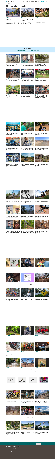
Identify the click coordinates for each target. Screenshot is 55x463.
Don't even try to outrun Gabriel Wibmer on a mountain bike (41, 433)
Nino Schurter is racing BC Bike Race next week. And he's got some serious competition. (41, 202)
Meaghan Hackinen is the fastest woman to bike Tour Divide (12, 149)
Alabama (22, 94)
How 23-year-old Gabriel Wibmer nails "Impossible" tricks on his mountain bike (27, 300)
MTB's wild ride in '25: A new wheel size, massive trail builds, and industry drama (41, 402)
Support (42, 1)
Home (6, 3)
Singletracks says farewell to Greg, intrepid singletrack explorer (27, 165)
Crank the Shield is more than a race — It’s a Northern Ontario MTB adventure (12, 202)
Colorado (7, 17)
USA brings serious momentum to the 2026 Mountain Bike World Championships (12, 80)
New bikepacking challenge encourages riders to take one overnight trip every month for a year (27, 232)
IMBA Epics (19, 449)
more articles (27, 438)
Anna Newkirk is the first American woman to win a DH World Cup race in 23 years (13, 165)
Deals (36, 1)
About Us (10, 448)
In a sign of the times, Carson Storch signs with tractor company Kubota (27, 353)
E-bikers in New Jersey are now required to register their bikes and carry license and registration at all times (12, 354)
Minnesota (22, 335)
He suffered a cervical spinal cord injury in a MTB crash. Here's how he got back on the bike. (27, 149)
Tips (29, 1)
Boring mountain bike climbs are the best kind (12, 417)
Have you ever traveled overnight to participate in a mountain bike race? (40, 80)
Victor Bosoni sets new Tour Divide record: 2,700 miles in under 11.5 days (41, 149)
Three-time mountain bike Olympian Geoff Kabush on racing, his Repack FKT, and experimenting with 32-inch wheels (41, 96)
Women (35, 50)
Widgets (17, 448)
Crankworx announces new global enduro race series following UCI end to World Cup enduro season (27, 19)
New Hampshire (8, 335)
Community (32, 1)
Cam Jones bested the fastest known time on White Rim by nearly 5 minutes (41, 217)
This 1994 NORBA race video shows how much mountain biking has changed (41, 65)
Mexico (36, 415)
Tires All (22, 267)
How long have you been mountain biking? (12, 284)
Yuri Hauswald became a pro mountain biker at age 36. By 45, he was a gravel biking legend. (12, 217)
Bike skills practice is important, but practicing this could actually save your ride (27, 269)
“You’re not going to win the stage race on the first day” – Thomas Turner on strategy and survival (13, 232)
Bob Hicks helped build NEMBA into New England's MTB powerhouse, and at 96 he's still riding (41, 369)
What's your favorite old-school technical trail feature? (13, 369)
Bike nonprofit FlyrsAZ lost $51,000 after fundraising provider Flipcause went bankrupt (12, 300)
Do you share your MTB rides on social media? (26, 134)
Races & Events (31, 50)
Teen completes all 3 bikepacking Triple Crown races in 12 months (12, 65)
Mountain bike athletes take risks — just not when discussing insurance (27, 202)
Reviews (26, 1)
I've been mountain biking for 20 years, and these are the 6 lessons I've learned (12, 433)
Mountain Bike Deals (28, 449)
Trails (23, 1)
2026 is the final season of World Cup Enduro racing (42, 19)
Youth (38, 50)
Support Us (13, 448)
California (7, 267)
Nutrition (36, 267)
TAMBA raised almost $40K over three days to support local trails (12, 134)
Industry (27, 50)
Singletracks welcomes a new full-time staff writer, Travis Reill (41, 165)
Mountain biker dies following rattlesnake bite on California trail (12, 269)
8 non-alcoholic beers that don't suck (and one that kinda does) (27, 402)
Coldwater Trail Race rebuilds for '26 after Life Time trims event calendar (27, 96)
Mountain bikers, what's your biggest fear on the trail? (41, 300)
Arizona (7, 63)
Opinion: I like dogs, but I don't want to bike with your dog (12, 96)
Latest (38, 1)
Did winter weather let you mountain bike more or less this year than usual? (27, 217)
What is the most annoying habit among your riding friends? (27, 417)
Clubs (24, 50)
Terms (17, 451)
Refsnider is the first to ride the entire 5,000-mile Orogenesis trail (41, 417)
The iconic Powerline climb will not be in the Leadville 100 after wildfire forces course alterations (27, 80)
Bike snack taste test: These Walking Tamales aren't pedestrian (40, 269)
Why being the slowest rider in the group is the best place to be (41, 232)
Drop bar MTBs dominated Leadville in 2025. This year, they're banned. (42, 353)
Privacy (19, 451)
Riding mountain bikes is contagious (40, 284)
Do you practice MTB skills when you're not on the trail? (27, 433)
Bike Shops (21, 50)
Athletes (17, 50)
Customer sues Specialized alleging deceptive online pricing (26, 284)
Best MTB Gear (23, 449)
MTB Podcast (10, 449)
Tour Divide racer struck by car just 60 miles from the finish (41, 134)
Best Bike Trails (15, 449)
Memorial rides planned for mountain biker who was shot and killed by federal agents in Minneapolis (27, 338)
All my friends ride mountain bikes (11, 401)
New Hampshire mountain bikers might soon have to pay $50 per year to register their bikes (13, 338)
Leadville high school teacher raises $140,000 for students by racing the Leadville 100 (13, 19)
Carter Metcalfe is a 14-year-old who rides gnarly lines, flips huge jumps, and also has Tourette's (27, 369)
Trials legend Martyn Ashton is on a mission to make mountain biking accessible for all (27, 65)
